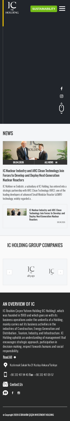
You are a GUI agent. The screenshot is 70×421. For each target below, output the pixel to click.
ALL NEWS (49, 162)
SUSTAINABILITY (43, 8)
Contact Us (16, 384)
